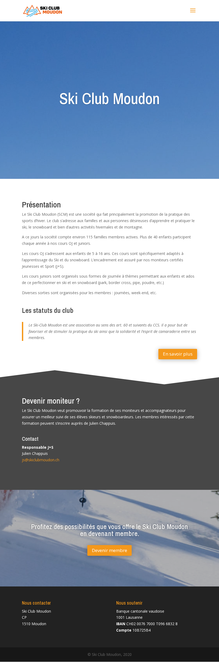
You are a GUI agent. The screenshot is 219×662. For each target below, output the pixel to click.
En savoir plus (178, 354)
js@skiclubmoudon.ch (40, 459)
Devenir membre (109, 550)
